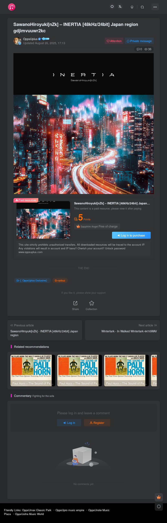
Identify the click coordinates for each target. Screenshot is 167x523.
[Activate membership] (159, 497)
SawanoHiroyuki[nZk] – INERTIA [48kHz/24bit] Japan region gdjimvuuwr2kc (75, 27)
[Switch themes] (159, 507)
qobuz (61, 280)
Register (98, 423)
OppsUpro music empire (70, 510)
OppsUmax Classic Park (36, 510)
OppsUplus (30, 39)
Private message (141, 41)
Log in (71, 423)
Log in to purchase (133, 235)
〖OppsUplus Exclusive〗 (34, 280)
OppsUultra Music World (29, 514)
